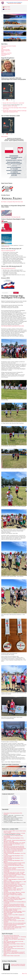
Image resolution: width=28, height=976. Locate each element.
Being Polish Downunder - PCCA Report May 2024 (10, 217)
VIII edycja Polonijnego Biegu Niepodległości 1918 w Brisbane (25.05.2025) (14, 844)
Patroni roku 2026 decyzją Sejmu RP (8, 250)
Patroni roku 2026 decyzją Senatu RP (8, 268)
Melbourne (5, 106)
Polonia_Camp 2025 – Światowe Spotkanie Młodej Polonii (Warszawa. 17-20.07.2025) (14, 841)
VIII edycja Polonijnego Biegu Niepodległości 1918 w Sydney (14, 838)
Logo (2, 48)
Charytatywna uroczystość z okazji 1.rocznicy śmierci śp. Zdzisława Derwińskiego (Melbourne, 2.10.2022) (14, 884)
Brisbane (9, 106)
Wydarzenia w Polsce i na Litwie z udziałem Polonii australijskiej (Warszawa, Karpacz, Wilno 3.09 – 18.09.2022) (13, 890)
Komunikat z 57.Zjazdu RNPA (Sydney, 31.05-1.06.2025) (14, 842)
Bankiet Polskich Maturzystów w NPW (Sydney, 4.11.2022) (15, 881)
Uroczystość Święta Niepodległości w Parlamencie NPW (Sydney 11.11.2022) (14, 880)
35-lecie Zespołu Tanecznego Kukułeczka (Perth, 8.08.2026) (13, 813)
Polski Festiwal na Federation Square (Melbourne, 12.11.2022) (13, 895)
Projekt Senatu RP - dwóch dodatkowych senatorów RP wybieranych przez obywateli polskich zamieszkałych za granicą (14, 953)
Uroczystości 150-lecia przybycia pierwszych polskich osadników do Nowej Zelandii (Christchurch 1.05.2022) (14, 904)
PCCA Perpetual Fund (5, 54)
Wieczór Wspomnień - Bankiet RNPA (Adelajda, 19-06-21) (14, 911)
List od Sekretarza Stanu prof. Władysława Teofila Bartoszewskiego (13, 836)
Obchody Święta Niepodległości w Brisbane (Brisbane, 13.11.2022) (14, 877)
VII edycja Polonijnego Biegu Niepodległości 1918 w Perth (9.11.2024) (15, 854)
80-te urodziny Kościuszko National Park (11, 935)
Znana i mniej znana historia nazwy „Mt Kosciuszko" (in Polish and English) (14, 949)
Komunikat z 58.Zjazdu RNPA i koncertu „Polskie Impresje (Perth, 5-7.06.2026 (15, 831)
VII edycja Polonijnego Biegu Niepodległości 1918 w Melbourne (13, 861)
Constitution (3, 47)
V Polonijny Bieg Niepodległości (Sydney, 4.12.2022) (14, 873)
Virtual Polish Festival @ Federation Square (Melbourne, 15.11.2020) (14, 939)
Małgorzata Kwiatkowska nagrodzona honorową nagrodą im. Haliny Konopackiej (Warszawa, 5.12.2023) (14, 863)
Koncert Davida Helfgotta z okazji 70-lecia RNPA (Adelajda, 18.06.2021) (13, 913)
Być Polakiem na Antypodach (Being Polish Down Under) (12, 201)
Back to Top (24, 973)
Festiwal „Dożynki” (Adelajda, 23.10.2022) (11, 882)
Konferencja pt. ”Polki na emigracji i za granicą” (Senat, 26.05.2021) (14, 921)
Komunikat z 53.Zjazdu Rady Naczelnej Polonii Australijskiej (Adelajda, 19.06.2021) (12, 909)
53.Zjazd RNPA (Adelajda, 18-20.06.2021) (11, 917)
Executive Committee (5, 49)
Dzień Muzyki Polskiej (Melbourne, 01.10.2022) (12, 893)
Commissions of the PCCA (6, 53)
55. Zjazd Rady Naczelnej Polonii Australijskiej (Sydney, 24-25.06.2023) (14, 870)
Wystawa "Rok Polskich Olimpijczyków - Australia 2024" (14, 103)
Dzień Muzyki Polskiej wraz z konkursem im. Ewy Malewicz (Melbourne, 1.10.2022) (13, 887)
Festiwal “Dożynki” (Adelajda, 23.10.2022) (11, 897)
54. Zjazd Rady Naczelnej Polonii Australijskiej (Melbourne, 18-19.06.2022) (15, 902)
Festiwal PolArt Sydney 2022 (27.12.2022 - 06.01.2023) (14, 872)
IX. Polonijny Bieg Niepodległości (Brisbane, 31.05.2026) (14, 833)
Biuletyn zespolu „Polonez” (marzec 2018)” (12, 955)
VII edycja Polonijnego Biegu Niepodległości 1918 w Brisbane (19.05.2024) (13, 858)
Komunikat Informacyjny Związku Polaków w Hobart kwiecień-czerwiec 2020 (13, 947)
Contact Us (3, 55)
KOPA (2, 51)
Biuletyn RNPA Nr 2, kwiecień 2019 (10, 951)
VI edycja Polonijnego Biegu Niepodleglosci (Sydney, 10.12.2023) (14, 865)
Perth (12, 106)
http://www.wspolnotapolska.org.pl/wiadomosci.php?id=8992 (12, 326)
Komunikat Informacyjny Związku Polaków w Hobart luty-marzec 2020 (14, 944)
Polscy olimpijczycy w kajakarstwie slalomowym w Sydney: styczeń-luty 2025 (13, 851)
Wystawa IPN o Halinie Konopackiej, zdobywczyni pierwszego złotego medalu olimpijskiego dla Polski (14, 111)
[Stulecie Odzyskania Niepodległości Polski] (6, 226)
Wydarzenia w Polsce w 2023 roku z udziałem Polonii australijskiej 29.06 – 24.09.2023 (14, 868)
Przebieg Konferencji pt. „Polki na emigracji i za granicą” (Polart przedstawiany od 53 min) (14, 919)
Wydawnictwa (6, 246)
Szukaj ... (16, 292)
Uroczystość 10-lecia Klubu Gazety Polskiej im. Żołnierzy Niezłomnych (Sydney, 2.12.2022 (14, 875)
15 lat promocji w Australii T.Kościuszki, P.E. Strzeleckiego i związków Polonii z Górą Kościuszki (15, 937)
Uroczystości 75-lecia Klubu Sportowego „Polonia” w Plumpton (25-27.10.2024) (14, 108)
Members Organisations (5, 50)
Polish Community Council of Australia (8, 46)
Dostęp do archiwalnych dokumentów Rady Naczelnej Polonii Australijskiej (18, 965)
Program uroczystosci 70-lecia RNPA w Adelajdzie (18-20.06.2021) (14, 915)
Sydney (15, 106)
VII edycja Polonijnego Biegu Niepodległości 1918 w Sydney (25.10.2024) (13, 856)
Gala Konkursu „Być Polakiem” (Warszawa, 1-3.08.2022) (14, 892)
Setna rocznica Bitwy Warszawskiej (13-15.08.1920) (13, 941)
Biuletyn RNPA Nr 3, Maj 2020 (9, 942)
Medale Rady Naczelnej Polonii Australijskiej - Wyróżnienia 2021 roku (15, 907)
